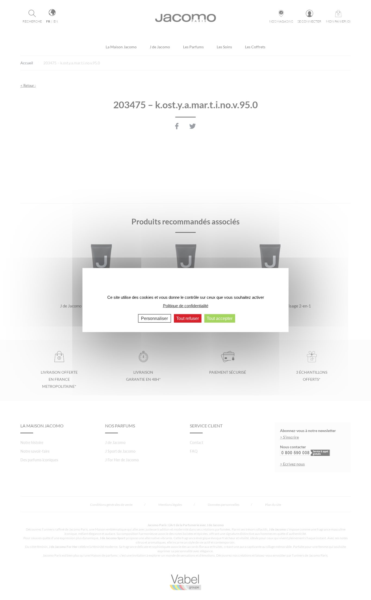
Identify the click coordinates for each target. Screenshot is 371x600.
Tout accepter (219, 318)
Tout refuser (187, 318)
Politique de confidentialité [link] (185, 305)
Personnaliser (154, 318)
